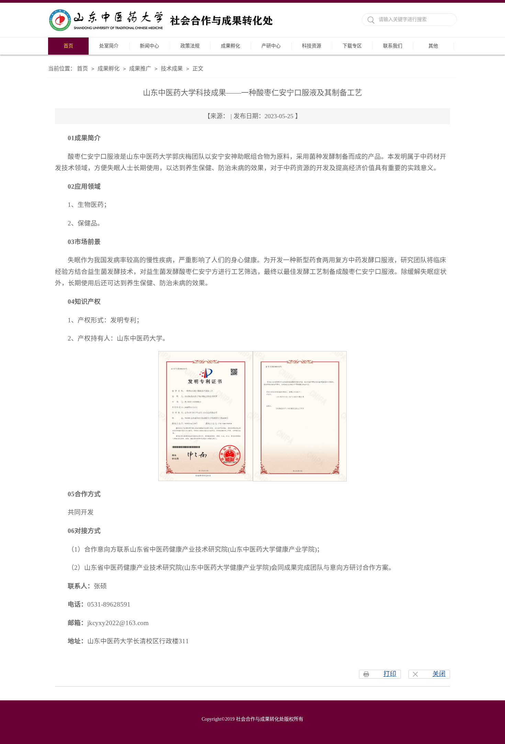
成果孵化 (230, 45)
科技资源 (311, 45)
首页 (68, 45)
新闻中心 (149, 45)
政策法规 (190, 45)
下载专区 (352, 45)
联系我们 (392, 45)
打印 (389, 673)
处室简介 (109, 45)
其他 (433, 45)
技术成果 (172, 68)
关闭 (439, 673)
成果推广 (140, 68)
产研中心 (271, 45)
